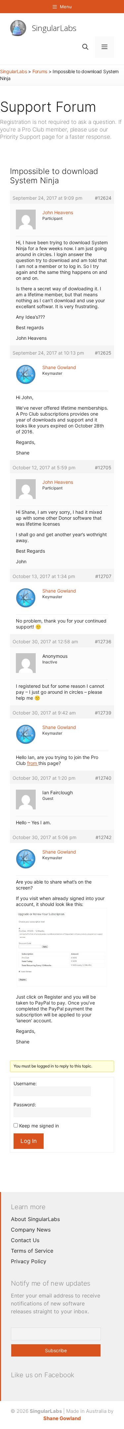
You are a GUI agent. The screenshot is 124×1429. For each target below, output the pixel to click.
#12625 (103, 353)
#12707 (103, 576)
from (32, 763)
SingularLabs (54, 27)
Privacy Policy (28, 1261)
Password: (25, 1104)
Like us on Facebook (42, 1375)
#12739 (103, 712)
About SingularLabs (35, 1219)
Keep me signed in (39, 1125)
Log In (29, 1141)
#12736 (103, 641)
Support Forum (48, 106)
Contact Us (25, 1240)
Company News (31, 1229)
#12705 (103, 467)
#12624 (103, 198)
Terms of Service (32, 1250)
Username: (25, 1083)
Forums (39, 71)
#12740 (103, 778)
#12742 (103, 837)
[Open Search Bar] (85, 47)
